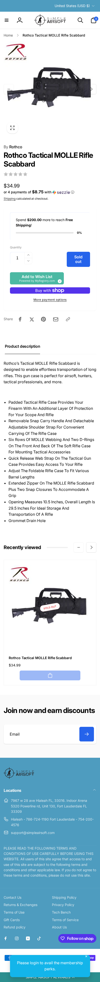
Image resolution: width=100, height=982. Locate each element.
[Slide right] (91, 89)
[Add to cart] (50, 675)
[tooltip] (59, 281)
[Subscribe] (86, 734)
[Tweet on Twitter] (31, 319)
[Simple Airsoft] (19, 777)
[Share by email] (56, 319)
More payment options (50, 299)
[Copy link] (68, 319)
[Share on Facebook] (20, 319)
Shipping (10, 198)
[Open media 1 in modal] (50, 89)
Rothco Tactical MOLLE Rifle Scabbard (40, 658)
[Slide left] (9, 89)
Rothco (13, 146)
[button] (50, 977)
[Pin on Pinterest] (43, 319)
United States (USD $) (72, 6)
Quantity (16, 247)
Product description (22, 346)
